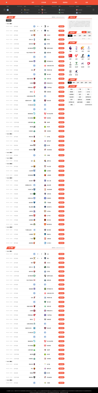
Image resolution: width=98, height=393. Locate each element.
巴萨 (32, 166)
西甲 (71, 99)
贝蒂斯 (48, 155)
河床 (32, 70)
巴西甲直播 (16, 43)
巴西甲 (77, 6)
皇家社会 (49, 160)
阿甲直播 (16, 57)
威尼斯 (31, 30)
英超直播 (16, 145)
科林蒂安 (49, 131)
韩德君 (71, 91)
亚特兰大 (31, 39)
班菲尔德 (49, 78)
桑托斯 (31, 126)
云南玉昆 (49, 193)
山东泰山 (49, 211)
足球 (80, 97)
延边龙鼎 (49, 185)
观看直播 (61, 26)
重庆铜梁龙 (49, 224)
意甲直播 (16, 26)
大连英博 (31, 170)
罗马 (32, 141)
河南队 (31, 224)
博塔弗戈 (31, 149)
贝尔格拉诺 (30, 105)
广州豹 (31, 238)
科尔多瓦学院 (50, 113)
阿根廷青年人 (50, 83)
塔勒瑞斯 (31, 61)
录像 (87, 2)
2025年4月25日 (88, 104)
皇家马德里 (79, 102)
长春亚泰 (49, 238)
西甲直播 (16, 155)
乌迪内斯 (71, 97)
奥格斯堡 (31, 243)
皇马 (32, 160)
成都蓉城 (31, 215)
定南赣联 (31, 220)
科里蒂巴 (31, 131)
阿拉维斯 (88, 99)
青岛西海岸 (49, 189)
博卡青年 (49, 74)
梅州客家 (49, 230)
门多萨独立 (49, 87)
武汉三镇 (49, 180)
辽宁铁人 (49, 215)
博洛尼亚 (31, 136)
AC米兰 (48, 35)
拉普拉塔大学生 (50, 65)
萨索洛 (48, 39)
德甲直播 (16, 243)
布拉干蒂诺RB (30, 52)
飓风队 (31, 91)
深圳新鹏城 (30, 175)
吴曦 (71, 104)
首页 (33, 2)
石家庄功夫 (30, 198)
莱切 (48, 30)
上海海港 (49, 175)
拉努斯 (31, 83)
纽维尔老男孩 (30, 78)
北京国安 (49, 170)
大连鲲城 (31, 234)
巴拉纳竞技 (49, 149)
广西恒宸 (49, 202)
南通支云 (49, 234)
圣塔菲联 (49, 118)
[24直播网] (6, 2)
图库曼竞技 (30, 113)
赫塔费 (88, 102)
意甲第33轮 (88, 97)
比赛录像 (71, 94)
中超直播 (16, 170)
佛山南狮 (31, 207)
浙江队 (31, 193)
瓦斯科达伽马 (50, 48)
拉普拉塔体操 (30, 96)
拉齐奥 (48, 136)
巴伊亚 (48, 43)
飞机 (88, 89)
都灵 (32, 35)
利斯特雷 (49, 91)
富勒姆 (31, 145)
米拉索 (48, 126)
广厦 (80, 89)
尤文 (48, 26)
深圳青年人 (49, 207)
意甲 (8, 6)
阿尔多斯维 (30, 118)
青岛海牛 (31, 180)
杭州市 (79, 91)
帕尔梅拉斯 (30, 48)
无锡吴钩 (49, 198)
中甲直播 (16, 185)
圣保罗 (48, 122)
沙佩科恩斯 (30, 122)
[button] (4, 9)
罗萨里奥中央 (50, 61)
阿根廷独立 (30, 87)
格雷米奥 (49, 52)
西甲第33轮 (71, 102)
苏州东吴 (49, 220)
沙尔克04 (49, 243)
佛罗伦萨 (49, 141)
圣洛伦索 (49, 100)
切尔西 (48, 145)
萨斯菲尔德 (49, 70)
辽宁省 (88, 91)
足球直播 (43, 2)
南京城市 (31, 202)
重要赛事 (65, 2)
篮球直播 (54, 2)
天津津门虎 (30, 189)
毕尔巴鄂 (49, 166)
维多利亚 (31, 43)
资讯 (76, 2)
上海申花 (31, 211)
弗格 (71, 89)
